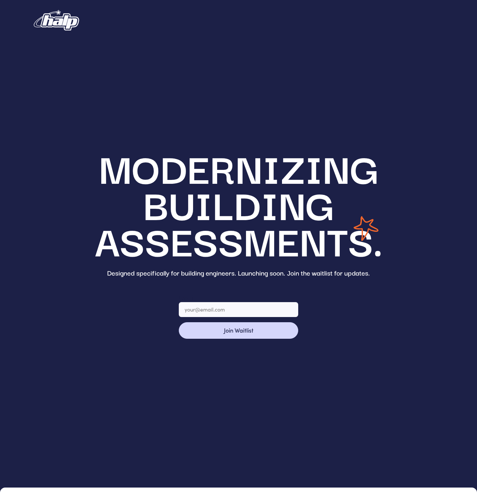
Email (186, 297)
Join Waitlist (238, 330)
